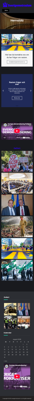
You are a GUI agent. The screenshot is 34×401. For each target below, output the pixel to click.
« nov (5, 361)
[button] (3, 91)
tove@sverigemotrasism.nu (17, 62)
